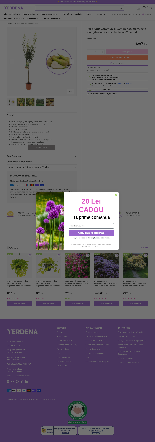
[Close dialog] (116, 195)
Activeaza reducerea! (91, 232)
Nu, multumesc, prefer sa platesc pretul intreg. (91, 238)
